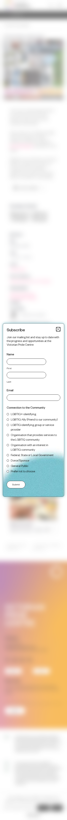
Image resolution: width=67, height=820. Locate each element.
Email (10, 390)
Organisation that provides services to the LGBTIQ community (34, 437)
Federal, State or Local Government (32, 455)
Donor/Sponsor (20, 460)
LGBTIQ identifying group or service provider (32, 427)
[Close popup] (58, 329)
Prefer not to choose (23, 471)
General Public (19, 465)
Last (9, 381)
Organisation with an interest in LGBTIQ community (29, 447)
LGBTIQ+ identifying (23, 414)
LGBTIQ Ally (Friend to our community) (34, 419)
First (9, 368)
